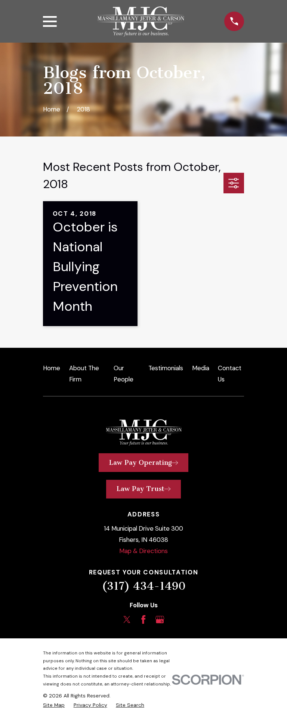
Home (51, 368)
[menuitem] (54, 705)
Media (200, 368)
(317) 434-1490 (144, 586)
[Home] (140, 21)
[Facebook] (143, 619)
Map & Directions (143, 551)
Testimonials (165, 368)
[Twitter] (127, 619)
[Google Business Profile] (159, 619)
